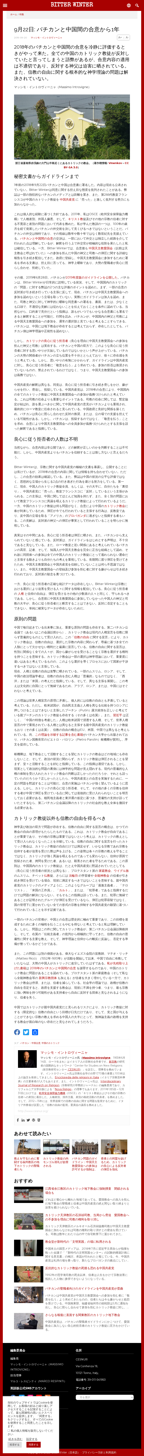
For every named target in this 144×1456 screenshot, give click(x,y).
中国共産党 (67, 199)
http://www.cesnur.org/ (33, 1111)
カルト (63, 890)
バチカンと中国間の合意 (36, 238)
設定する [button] (32, 1439)
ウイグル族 (121, 871)
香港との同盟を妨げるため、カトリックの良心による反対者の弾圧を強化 (113, 1164)
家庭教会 (105, 871)
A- (127, 37)
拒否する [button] (15, 1444)
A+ (120, 37)
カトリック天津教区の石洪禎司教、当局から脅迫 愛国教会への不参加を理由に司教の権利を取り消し (87, 1217)
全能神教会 (101, 875)
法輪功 (73, 875)
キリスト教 (75, 219)
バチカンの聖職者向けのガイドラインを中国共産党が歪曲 (84, 1288)
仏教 (47, 875)
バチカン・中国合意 (30, 1043)
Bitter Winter (72, 5)
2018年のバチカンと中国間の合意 (53, 968)
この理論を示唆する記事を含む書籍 (59, 734)
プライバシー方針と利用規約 (99, 1452)
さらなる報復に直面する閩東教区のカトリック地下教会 (82, 1315)
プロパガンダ (77, 516)
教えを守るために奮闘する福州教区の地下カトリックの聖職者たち (26, 1164)
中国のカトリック (51, 1043)
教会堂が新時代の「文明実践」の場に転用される (78, 1241)
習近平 (117, 715)
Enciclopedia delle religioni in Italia (77, 1077)
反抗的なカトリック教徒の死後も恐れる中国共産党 (79, 1268)
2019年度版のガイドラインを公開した (92, 277)
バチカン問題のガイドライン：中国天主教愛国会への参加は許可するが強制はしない (84, 1164)
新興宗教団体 (48, 978)
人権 (21, 593)
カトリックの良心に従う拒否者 (47, 341)
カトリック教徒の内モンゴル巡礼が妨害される (55, 1162)
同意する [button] (33, 1444)
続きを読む (15, 1439)
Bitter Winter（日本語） (66, 1452)
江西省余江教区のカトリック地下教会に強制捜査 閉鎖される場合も (87, 1191)
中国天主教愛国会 (101, 248)
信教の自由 (81, 637)
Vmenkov (115, 163)
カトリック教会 (114, 506)
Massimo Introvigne (96, 1057)
